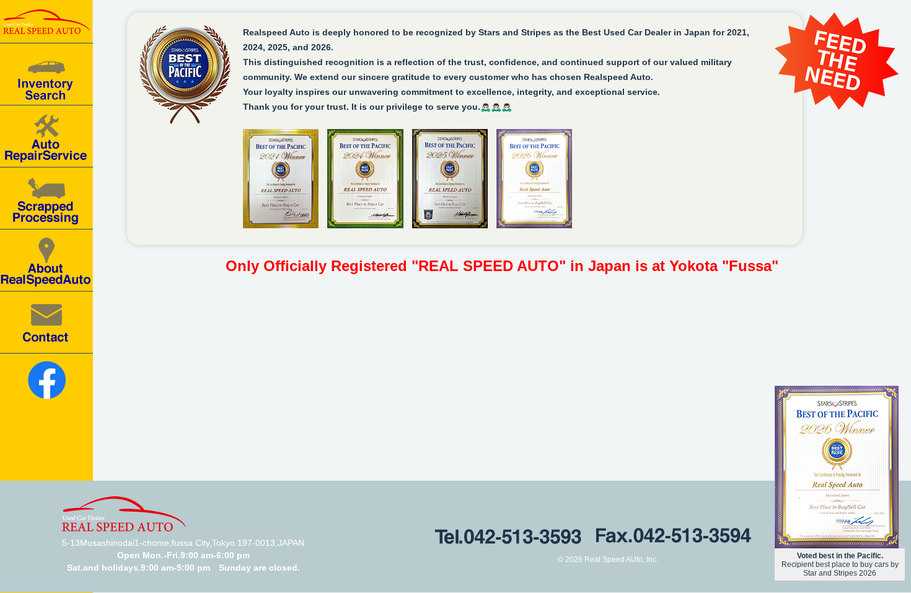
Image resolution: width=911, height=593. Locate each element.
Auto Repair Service (46, 136)
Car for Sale (46, 74)
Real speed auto (46, 21)
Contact (46, 323)
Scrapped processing (46, 198)
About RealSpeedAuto (46, 261)
